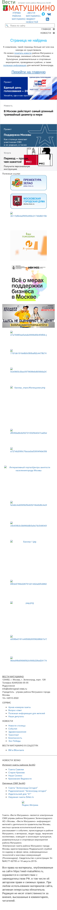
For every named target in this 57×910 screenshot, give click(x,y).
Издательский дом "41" (19, 793)
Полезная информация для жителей (26, 713)
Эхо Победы (14, 740)
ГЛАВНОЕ (47, 29)
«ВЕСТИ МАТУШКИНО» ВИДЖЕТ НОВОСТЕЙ (33, 17)
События (12, 728)
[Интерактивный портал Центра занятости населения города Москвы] (28, 482)
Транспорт (13, 734)
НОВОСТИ (46, 32)
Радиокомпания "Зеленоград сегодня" (27, 790)
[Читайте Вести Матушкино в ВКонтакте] (49, 13)
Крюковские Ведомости (20, 778)
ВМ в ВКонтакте (16, 750)
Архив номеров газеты (19, 707)
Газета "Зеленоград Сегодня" (23, 787)
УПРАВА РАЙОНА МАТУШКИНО (19, 15)
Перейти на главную (29, 71)
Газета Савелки (16, 769)
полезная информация (14, 65)
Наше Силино (15, 775)
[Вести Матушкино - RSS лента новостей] (47, 19)
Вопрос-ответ (15, 710)
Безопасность (15, 737)
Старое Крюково (16, 772)
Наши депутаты (16, 716)
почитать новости (23, 52)
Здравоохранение (17, 731)
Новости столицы (17, 725)
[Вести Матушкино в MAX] (44, 13)
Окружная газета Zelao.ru (21, 796)
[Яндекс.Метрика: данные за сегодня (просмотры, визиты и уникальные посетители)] (30, 803)
